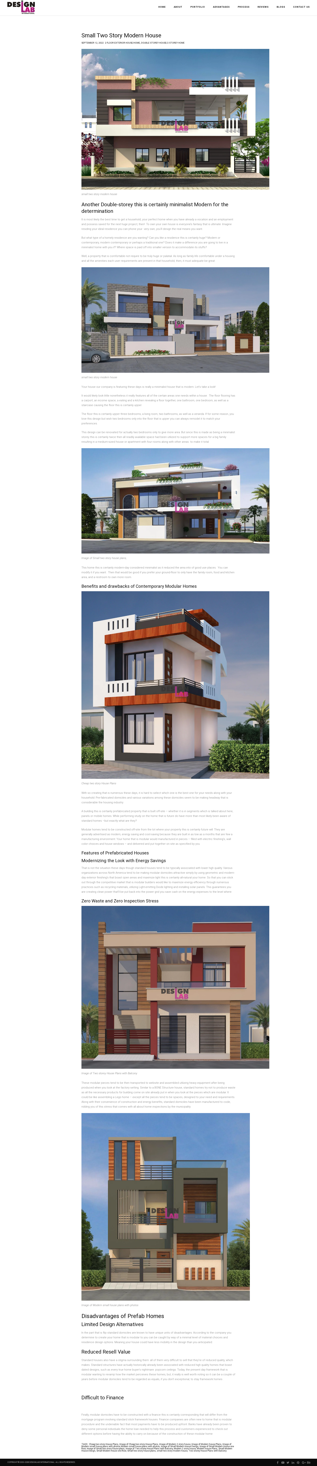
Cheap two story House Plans (103, 1444)
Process (243, 7)
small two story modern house (172, 1451)
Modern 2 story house (185, 1448)
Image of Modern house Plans (206, 1444)
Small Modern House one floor (111, 1451)
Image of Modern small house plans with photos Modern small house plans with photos (156, 1445)
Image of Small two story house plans (106, 1448)
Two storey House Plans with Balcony (208, 1451)
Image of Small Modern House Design (179, 1446)
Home (162, 7)
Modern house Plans (207, 1448)
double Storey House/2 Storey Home (163, 42)
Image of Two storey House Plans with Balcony (149, 1448)
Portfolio (197, 7)
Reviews (263, 7)
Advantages (221, 7)
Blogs (281, 7)
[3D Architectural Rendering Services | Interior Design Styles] (21, 10)
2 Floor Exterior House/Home (122, 42)
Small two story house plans (141, 1451)
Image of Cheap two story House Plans (138, 1444)
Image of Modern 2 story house (174, 1444)
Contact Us (301, 7)
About (178, 7)
